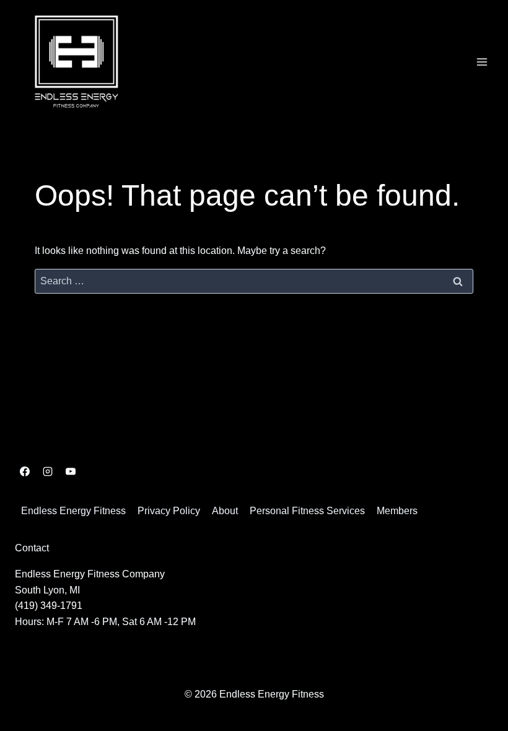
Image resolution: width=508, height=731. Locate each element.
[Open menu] (481, 61)
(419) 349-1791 (48, 605)
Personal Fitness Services (307, 511)
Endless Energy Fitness (73, 511)
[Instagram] (48, 471)
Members (397, 511)
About (225, 511)
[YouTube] (71, 471)
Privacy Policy (169, 511)
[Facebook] (25, 471)
